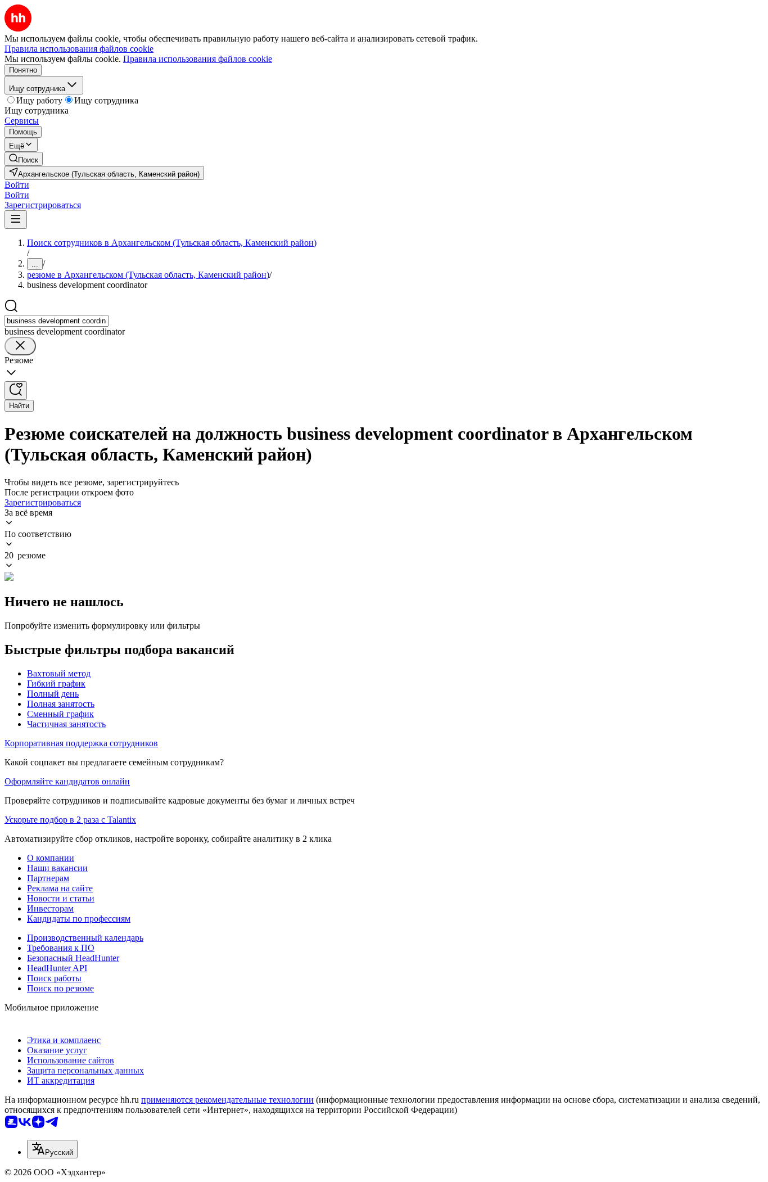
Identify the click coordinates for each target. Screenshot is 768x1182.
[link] (23, 159)
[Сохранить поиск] (15, 390)
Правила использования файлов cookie (197, 59)
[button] (16, 185)
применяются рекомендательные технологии (227, 1099)
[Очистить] (20, 346)
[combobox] (56, 321)
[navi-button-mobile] (15, 219)
